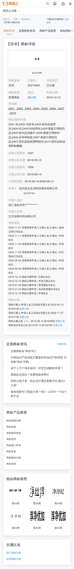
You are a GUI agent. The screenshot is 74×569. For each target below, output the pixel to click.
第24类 (32, 97)
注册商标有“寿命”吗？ (24, 351)
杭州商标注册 (13, 559)
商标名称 (13, 80)
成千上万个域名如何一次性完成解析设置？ (37, 368)
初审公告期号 (16, 153)
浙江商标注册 (13, 553)
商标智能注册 (13, 420)
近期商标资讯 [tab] (27, 31)
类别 (30, 92)
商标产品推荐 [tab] (47, 31)
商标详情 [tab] (9, 31)
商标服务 (26, 18)
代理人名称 (15, 211)
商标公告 (13, 300)
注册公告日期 (16, 174)
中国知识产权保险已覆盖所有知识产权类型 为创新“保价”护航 (38, 359)
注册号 (32, 80)
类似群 (12, 104)
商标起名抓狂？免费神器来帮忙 (30, 374)
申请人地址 (15, 200)
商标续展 (11, 426)
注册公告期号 (16, 167)
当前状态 (51, 80)
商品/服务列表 (17, 119)
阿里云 (6, 18)
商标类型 (13, 92)
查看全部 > (63, 343)
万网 (15, 18)
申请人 (12, 188)
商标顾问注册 (13, 457)
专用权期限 (15, 181)
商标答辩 (11, 439)
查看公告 (24, 308)
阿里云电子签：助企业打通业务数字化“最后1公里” (38, 383)
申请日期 (51, 92)
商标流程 (13, 223)
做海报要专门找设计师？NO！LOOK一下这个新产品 (39, 394)
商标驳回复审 (13, 433)
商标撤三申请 (13, 445)
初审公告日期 (16, 160)
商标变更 (11, 451)
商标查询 (11, 463)
